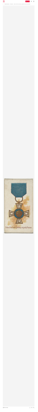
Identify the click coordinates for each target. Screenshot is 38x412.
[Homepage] (4, 1)
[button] (19, 206)
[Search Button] (31, 1)
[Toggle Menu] (33, 1)
